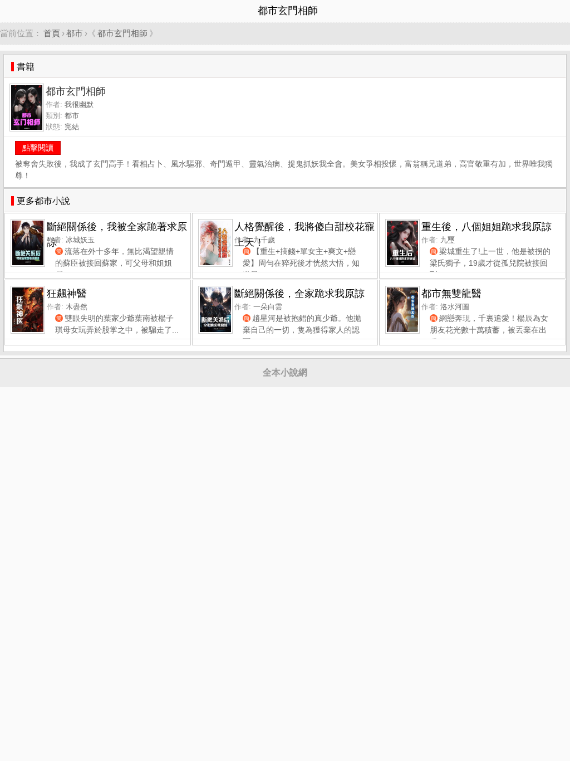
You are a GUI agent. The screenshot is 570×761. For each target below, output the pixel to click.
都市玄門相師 (122, 33)
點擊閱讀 (37, 147)
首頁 (51, 33)
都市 (74, 33)
